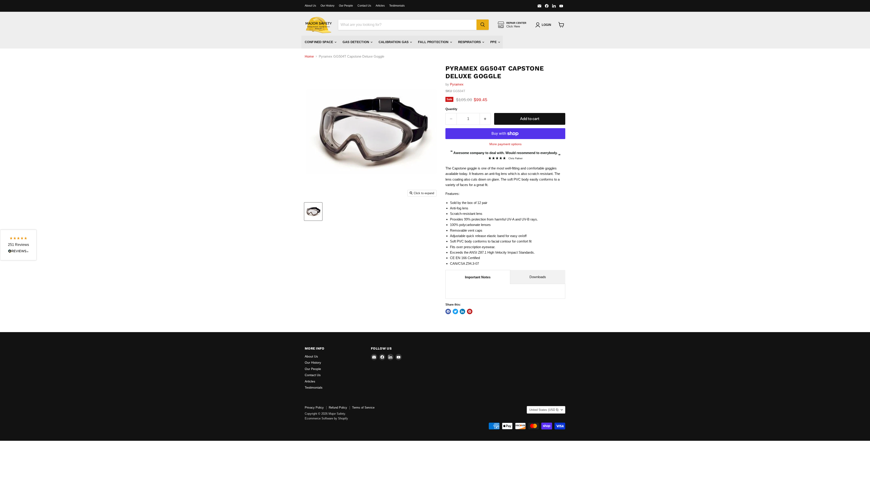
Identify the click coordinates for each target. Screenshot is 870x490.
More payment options (505, 144)
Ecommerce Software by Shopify (326, 418)
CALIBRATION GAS (394, 42)
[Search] (482, 25)
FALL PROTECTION (433, 42)
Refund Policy (338, 407)
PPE (494, 42)
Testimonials (397, 5)
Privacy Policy (314, 407)
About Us (310, 5)
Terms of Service (363, 407)
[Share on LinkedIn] (462, 311)
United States (543, 410)
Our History (327, 5)
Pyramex (457, 84)
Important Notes (478, 277)
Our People (346, 5)
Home (309, 56)
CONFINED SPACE (319, 42)
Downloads (537, 277)
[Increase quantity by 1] (485, 119)
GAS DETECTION (356, 42)
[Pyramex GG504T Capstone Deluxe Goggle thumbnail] (313, 211)
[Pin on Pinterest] (469, 311)
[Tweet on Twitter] (455, 311)
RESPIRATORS (470, 42)
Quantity (451, 109)
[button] (18, 245)
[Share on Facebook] (448, 311)
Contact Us (364, 5)
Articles (380, 5)
